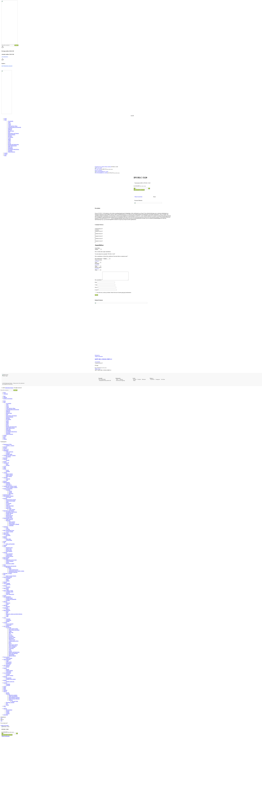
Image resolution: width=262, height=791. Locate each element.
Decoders (5, 457)
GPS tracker (6, 532)
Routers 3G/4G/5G (10, 681)
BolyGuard (8, 497)
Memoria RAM (9, 515)
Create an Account (5, 725)
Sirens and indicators (13, 653)
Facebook (152, 379)
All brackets (8, 503)
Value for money (98, 260)
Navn (96, 287)
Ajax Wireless (6, 626)
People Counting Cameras (11, 487)
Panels (7, 705)
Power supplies (12, 647)
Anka (9, 122)
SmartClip (8, 584)
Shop (117, 379)
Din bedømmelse (99, 258)
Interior (7, 666)
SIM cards (10, 146)
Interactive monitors (13, 695)
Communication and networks (14, 127)
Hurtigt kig (97, 355)
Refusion (144, 379)
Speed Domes (12, 523)
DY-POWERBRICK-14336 (101, 172)
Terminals (10, 150)
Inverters (8, 600)
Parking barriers (9, 670)
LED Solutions (6, 665)
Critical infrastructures (13, 569)
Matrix (9, 139)
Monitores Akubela (10, 702)
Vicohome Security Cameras (9, 455)
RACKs (10, 634)
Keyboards (11, 636)
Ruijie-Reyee (9, 484)
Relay (10, 642)
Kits (7, 703)
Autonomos (8, 620)
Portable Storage (9, 513)
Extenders (8, 578)
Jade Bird (5, 605)
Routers (5, 680)
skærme (7, 711)
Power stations (101, 166)
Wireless (5, 537)
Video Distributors (13, 646)
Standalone (10, 148)
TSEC (7, 615)
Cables (9, 124)
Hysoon (5, 448)
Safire (4, 706)
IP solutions (10, 137)
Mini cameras (9, 476)
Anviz (9, 123)
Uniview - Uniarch (10, 445)
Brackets (5, 498)
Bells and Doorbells (10, 543)
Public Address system (8, 590)
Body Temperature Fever (8, 530)
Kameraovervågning (120, 380)
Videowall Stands (10, 505)
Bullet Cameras (9, 475)
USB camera (9, 661)
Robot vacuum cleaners (11, 575)
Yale (4, 542)
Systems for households (11, 599)
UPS (10, 633)
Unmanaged (8, 625)
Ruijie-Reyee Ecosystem (11, 559)
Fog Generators (9, 553)
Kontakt (134, 379)
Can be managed (9, 623)
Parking (5, 668)
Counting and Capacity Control (10, 486)
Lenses (10, 650)
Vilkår (134, 380)
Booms (7, 669)
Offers (9, 140)
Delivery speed (98, 267)
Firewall (5, 459)
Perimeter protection (13, 572)
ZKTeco (5, 585)
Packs (9, 142)
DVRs (4, 469)
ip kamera (8, 489)
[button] (98, 368)
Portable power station (11, 679)
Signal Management (12, 145)
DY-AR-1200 (98, 169)
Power (9, 143)
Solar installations (7, 596)
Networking (5, 558)
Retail (10, 568)
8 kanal (10, 492)
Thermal (5, 545)
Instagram (158, 379)
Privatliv (139, 379)
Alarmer (8, 713)
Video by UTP (12, 639)
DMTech (10, 129)
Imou (7, 464)
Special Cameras (9, 675)
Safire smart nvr (9, 519)
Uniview (8, 504)
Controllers (11, 525)
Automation (8, 671)
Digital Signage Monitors (14, 698)
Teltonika (8, 684)
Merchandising (6, 482)
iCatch (7, 470)
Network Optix (14, 701)
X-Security (8, 507)
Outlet (4, 689)
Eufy (4, 574)
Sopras (4, 686)
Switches (5, 622)
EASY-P (5, 536)
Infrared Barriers (11, 134)
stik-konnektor (9, 709)
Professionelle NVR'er (8, 518)
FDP (9, 132)
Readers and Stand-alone (13, 144)
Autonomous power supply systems (16, 571)
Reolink (7, 465)
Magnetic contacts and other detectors (14, 614)
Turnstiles (8, 587)
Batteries (5, 676)
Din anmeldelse (98, 280)
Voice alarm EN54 (10, 594)
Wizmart (5, 582)
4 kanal (10, 491)
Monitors (8, 693)
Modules (8, 606)
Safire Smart (8, 508)
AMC (7, 616)
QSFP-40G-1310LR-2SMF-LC (103, 359)
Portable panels (9, 598)
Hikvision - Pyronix (7, 573)
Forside (96, 166)
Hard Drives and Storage (13, 133)
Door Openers (9, 551)
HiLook (5, 481)
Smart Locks (8, 548)
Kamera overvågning (7, 488)
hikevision (11, 493)
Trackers (5, 682)
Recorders (8, 535)
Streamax (5, 446)
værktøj (7, 712)
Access (7, 692)
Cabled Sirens (9, 555)
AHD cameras (6, 534)
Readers (7, 621)
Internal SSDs (9, 516)
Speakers (8, 593)
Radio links (8, 539)
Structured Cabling (10, 563)
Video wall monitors (13, 696)
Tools (10, 649)
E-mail (97, 289)
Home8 (4, 461)
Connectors (11, 648)
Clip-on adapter (6, 583)
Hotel (4, 564)
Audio (7, 660)
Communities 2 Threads (14, 524)
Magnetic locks (9, 547)
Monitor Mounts (12, 655)
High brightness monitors (14, 697)
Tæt (1, 718)
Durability (97, 263)
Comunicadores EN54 (13, 641)
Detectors (10, 128)
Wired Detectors (11, 151)
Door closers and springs (14, 630)
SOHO (7, 562)
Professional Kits (7, 494)
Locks (9, 138)
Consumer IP (6, 462)
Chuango (5, 690)
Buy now (142, 189)
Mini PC (8, 609)
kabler (4, 687)
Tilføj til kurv (136, 189)
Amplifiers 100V (9, 591)
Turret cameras (12, 521)
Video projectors (9, 451)
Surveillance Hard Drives (13, 149)
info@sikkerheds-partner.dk (105, 380)
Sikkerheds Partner (9, 387)
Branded (8, 471)
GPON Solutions (9, 561)
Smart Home (6, 588)
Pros (96, 282)
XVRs (4, 466)
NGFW (7, 460)
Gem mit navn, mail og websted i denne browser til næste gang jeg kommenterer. (113, 292)
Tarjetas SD (8, 514)
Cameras (5, 472)
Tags (7, 480)
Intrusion (10, 135)
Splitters (7, 580)
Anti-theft (5, 477)
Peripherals (5, 607)
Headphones (8, 663)
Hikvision (8, 520)
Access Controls (9, 531)
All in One (8, 664)
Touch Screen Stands (10, 500)
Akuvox (5, 691)
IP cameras (8, 456)
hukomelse (5, 714)
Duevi (7, 611)
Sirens (7, 604)
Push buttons (11, 654)
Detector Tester (12, 637)
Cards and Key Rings (12, 126)
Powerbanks (8, 677)
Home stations (108, 166)
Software (11, 700)
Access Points (9, 540)
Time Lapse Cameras (13, 644)
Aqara (7, 589)
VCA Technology (7, 673)
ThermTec (8, 483)
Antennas (8, 478)
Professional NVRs (7, 444)
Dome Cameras (9, 473)
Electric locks (11, 131)
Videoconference (7, 659)
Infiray (7, 502)
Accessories (10, 121)
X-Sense (8, 529)
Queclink (8, 685)
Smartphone (5, 450)
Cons (96, 284)
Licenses (8, 674)
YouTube (163, 379)
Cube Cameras (12, 509)
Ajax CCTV (6, 449)
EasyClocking (6, 557)
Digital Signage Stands (11, 499)
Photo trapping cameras (8, 496)
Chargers (8, 453)
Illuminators (11, 638)
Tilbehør (121, 379)
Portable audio (9, 454)
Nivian (4, 595)
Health (4, 541)
